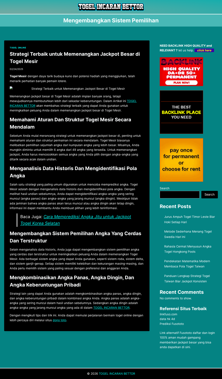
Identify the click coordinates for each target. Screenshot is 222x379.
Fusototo (186, 333)
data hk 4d (167, 319)
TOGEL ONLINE (18, 47)
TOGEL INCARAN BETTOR (117, 373)
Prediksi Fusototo (172, 324)
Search (164, 188)
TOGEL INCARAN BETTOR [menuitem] (111, 307)
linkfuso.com (168, 314)
